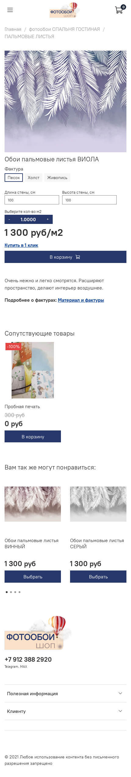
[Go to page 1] (7, 592)
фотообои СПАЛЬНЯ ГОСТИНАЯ (64, 29)
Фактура (14, 169)
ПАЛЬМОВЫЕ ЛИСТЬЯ (29, 36)
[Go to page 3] (15, 592)
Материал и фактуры (81, 300)
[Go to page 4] (19, 592)
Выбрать (32, 577)
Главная (13, 29)
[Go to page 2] (11, 592)
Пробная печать (22, 406)
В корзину (33, 436)
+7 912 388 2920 (28, 659)
